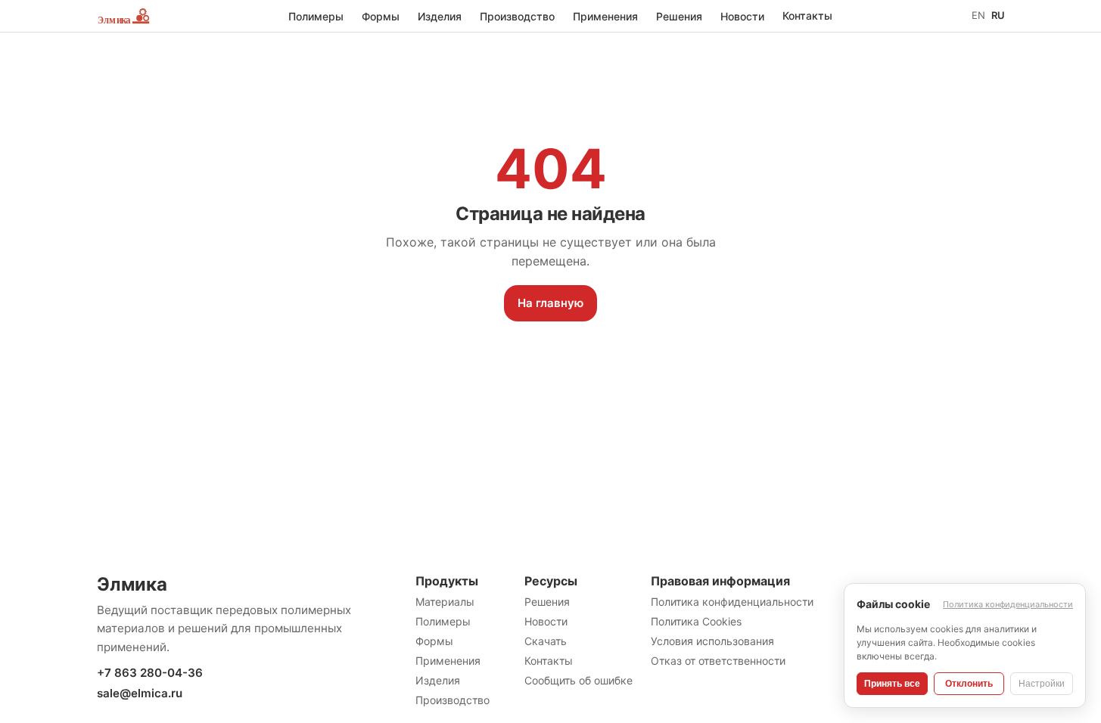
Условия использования (712, 641)
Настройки (1042, 683)
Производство (517, 16)
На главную (550, 303)
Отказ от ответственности (718, 660)
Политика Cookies (696, 621)
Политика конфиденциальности (732, 601)
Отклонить (969, 683)
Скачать (545, 641)
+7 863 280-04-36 (150, 673)
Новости (742, 16)
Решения (679, 16)
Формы (381, 16)
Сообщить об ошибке (578, 680)
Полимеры (316, 16)
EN (978, 15)
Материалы (444, 601)
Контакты (807, 15)
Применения (605, 16)
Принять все (892, 683)
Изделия (440, 16)
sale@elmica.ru (139, 693)
